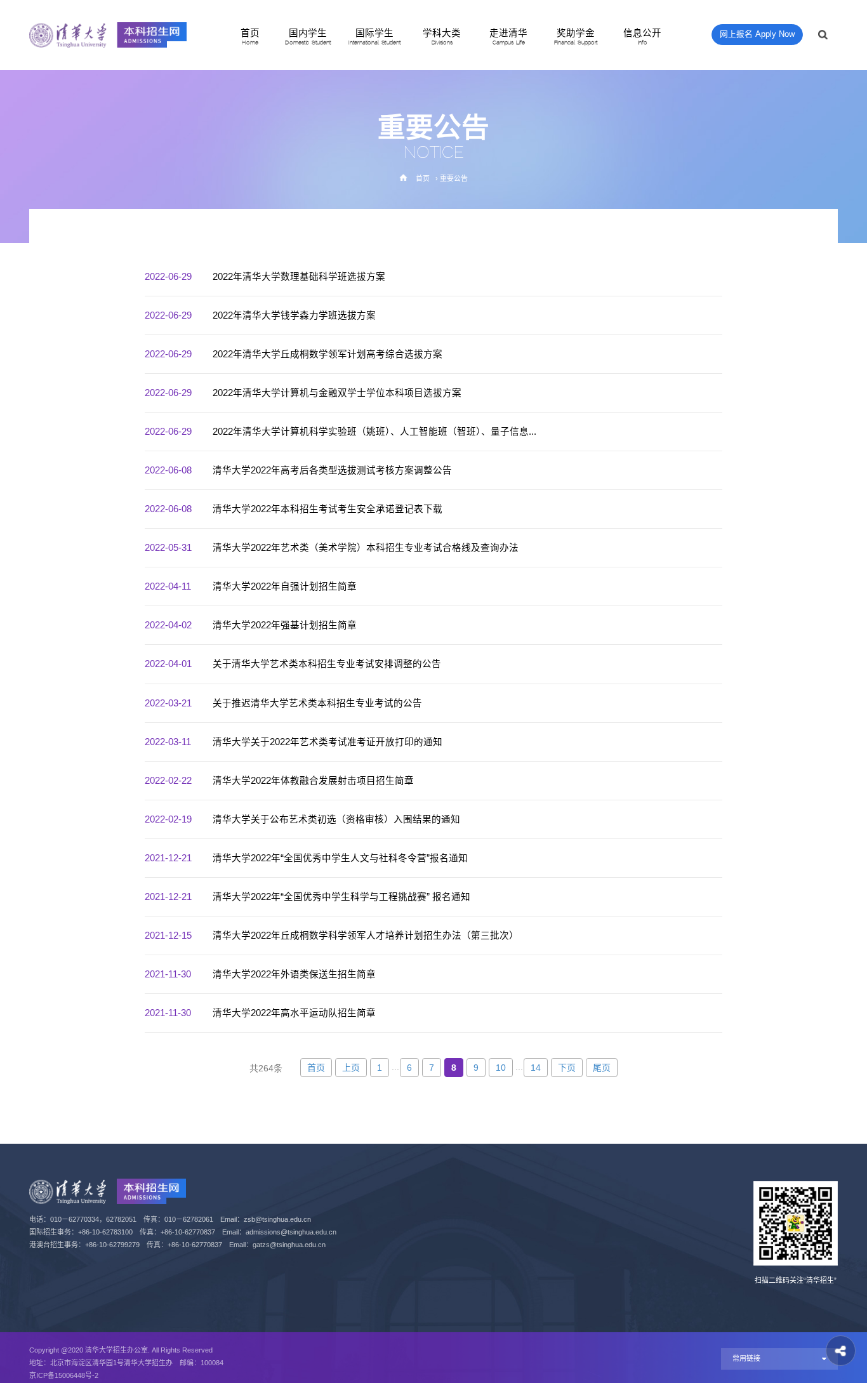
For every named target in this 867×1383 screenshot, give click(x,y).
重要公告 (454, 178)
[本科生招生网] (108, 35)
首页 (250, 37)
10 (501, 1067)
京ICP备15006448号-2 (63, 1375)
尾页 (602, 1067)
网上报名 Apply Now (757, 34)
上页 (351, 1067)
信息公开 (642, 37)
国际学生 (374, 37)
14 (536, 1067)
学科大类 (442, 37)
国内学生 (308, 37)
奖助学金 (576, 37)
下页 (567, 1067)
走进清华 (508, 37)
